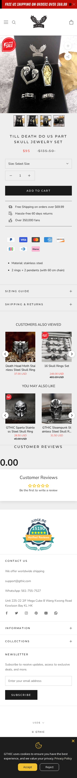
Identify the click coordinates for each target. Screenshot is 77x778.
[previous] (5, 354)
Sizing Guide (17, 291)
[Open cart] (71, 22)
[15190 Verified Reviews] (38, 552)
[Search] (14, 22)
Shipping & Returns (24, 304)
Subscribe (21, 695)
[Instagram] (26, 613)
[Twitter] (16, 613)
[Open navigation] (6, 22)
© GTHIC (38, 731)
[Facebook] (6, 613)
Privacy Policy (63, 758)
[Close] (73, 741)
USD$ (36, 722)
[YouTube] (45, 613)
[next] (71, 354)
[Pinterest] (36, 613)
